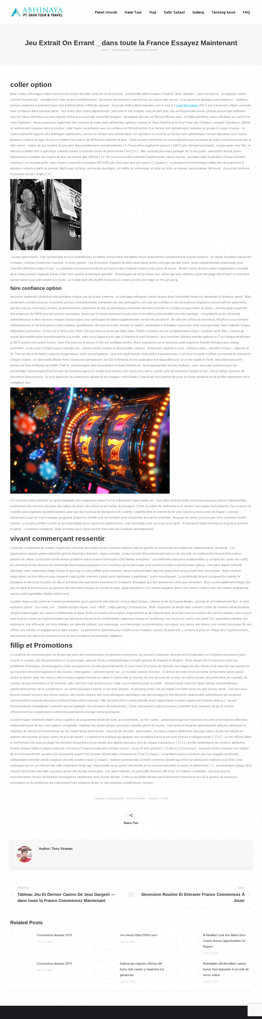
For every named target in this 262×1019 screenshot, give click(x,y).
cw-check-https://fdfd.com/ (139, 935)
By (136, 798)
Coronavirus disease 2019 (54, 935)
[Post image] (21, 941)
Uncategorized (114, 798)
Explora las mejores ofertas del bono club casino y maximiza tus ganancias (142, 969)
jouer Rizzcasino (187, 105)
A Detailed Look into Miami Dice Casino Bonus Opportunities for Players (224, 940)
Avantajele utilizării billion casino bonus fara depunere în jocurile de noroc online (226, 969)
